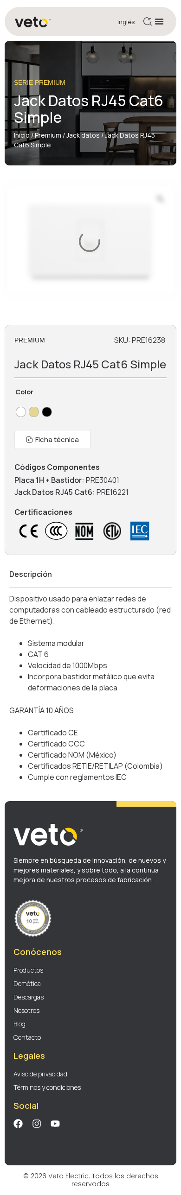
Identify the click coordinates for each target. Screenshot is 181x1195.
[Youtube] (55, 1123)
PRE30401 (102, 480)
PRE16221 (113, 492)
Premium (48, 135)
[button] (159, 21)
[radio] (21, 412)
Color (24, 392)
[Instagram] (36, 1123)
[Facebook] (18, 1123)
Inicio (22, 135)
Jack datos (83, 135)
